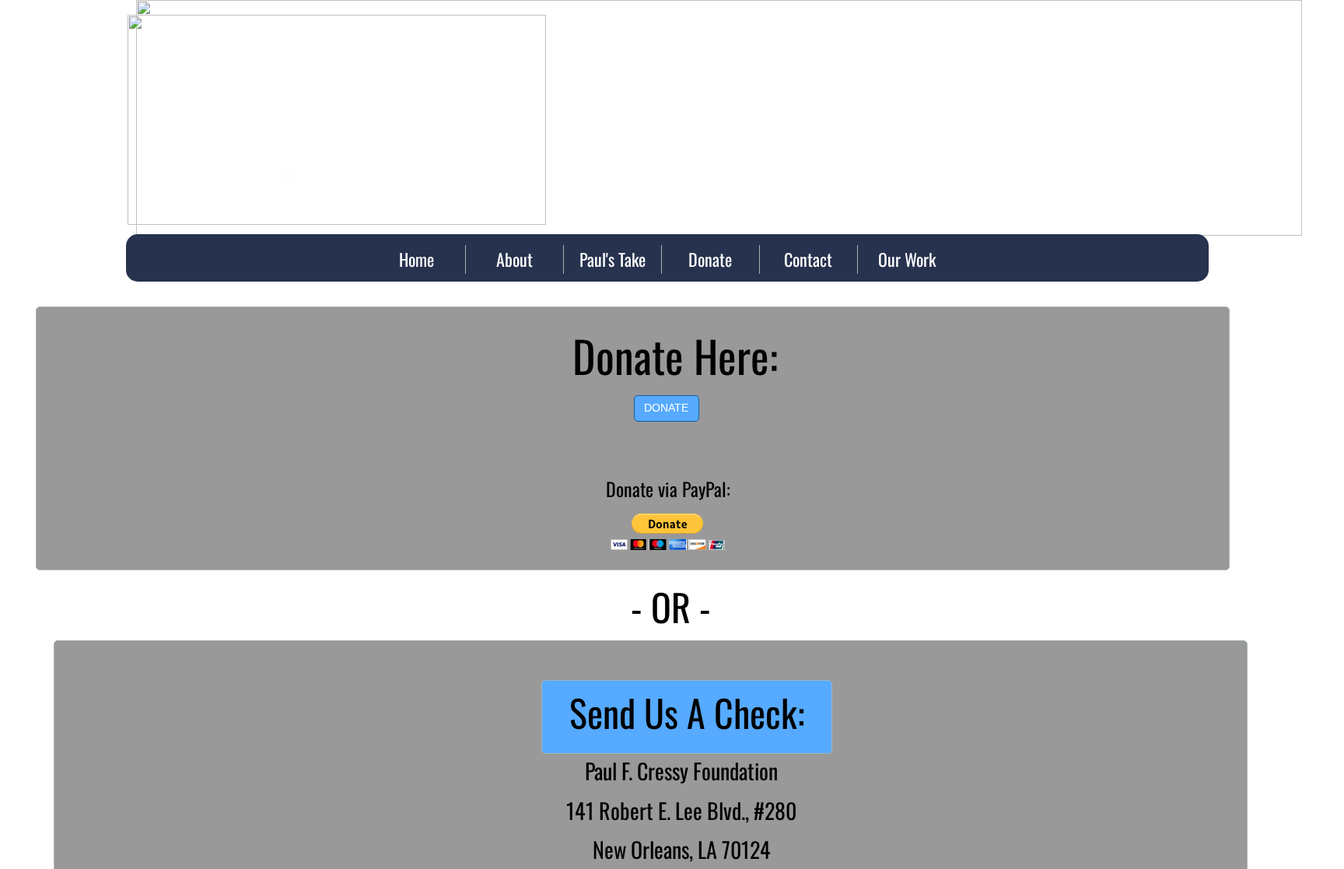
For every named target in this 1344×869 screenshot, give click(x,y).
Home (416, 259)
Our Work (907, 259)
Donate (710, 259)
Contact (808, 259)
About (514, 259)
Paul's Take (612, 259)
